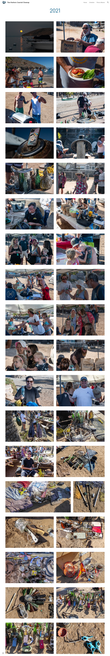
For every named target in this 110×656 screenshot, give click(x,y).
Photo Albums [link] (101, 2)
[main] (55, 10)
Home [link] (85, 2)
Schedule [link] (91, 2)
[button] (108, 2)
